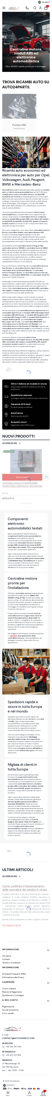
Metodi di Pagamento (12, 992)
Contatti (6, 959)
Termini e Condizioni (11, 962)
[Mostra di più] (19, 113)
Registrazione (8, 1006)
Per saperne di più (11, 925)
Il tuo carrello (8, 1013)
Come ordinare (9, 988)
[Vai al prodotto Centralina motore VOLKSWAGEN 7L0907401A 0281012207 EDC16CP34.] (26, 461)
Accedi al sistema (10, 1010)
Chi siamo (6, 956)
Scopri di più (9, 443)
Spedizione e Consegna (13, 995)
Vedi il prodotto (22, 477)
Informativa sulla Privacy (13, 977)
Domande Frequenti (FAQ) (14, 974)
